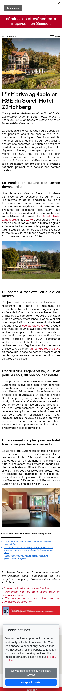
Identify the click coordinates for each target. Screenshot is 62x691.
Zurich (30, 219)
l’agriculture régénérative (44, 348)
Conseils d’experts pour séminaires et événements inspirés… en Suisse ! (31, 19)
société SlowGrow (33, 325)
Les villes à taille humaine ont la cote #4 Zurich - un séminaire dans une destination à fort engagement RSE (28, 550)
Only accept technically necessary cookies (31, 672)
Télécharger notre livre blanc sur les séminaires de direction (31, 600)
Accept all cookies (31, 682)
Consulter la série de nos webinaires (26, 588)
